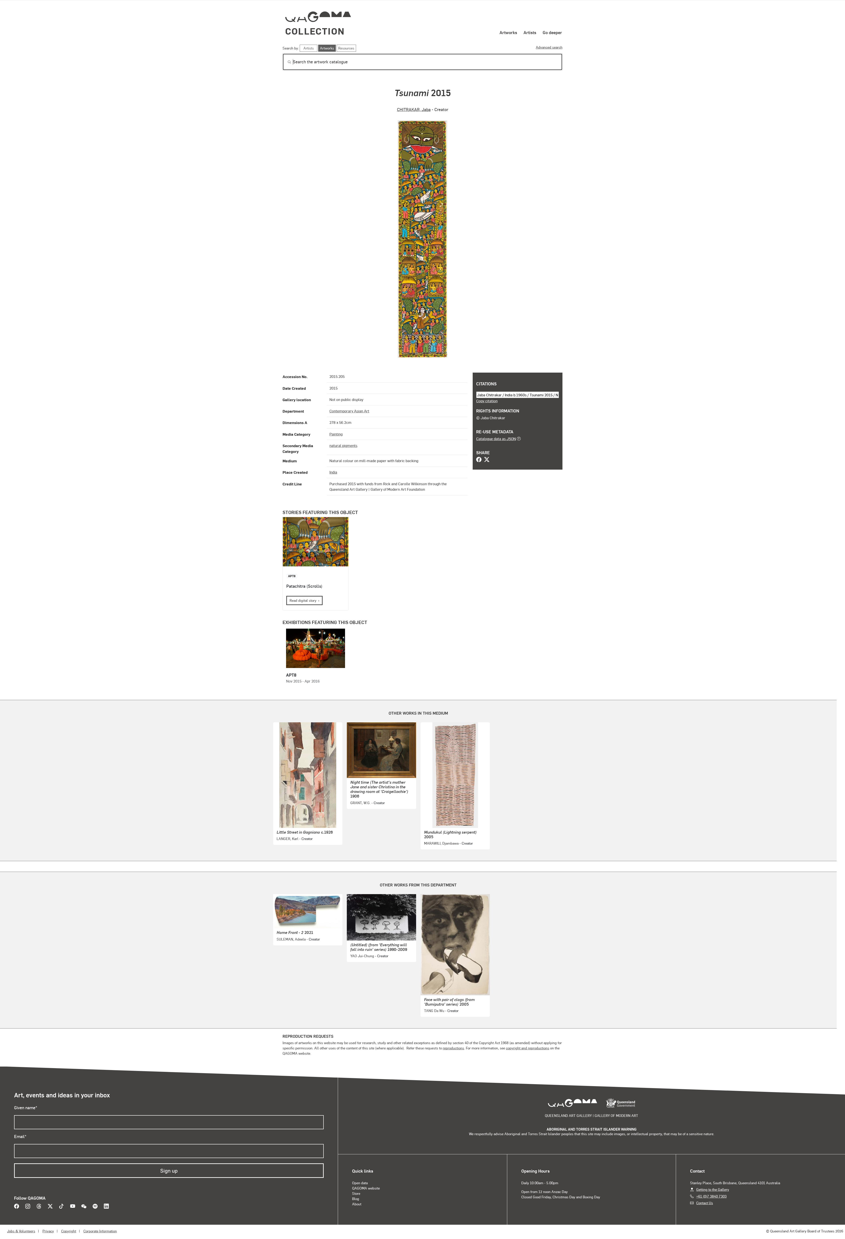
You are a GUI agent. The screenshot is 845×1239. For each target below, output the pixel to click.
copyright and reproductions (527, 1048)
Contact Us (704, 1203)
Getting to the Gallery (712, 1189)
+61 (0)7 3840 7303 (711, 1196)
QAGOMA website (366, 1188)
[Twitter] (486, 460)
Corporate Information (100, 1231)
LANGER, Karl (287, 838)
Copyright (68, 1231)
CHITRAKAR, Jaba (414, 109)
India (333, 472)
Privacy (48, 1231)
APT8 (292, 576)
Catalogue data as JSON (496, 438)
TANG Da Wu (434, 1010)
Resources (346, 48)
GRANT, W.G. (360, 802)
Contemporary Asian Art (349, 410)
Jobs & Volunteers (21, 1231)
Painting (336, 434)
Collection (315, 31)
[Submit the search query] (286, 62)
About (356, 1204)
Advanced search (549, 47)
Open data (360, 1182)
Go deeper (552, 32)
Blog (355, 1198)
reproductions (453, 1048)
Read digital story (303, 600)
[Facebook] (478, 460)
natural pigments (343, 445)
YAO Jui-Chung (362, 955)
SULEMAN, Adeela (291, 939)
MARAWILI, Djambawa (441, 843)
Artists (530, 32)
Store (356, 1193)
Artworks (508, 32)
